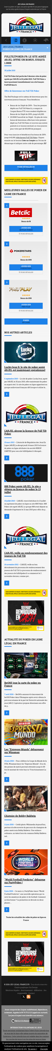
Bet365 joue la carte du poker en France (22, 684)
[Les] (6, 779)
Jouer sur (26, 229)
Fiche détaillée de (26, 168)
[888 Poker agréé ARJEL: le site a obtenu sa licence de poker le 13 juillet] (26, 473)
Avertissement (27, 990)
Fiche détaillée (26, 234)
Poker (26, 321)
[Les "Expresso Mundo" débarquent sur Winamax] (26, 732)
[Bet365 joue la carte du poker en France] (26, 665)
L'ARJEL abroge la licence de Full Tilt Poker (25, 432)
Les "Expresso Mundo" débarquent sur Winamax (24, 751)
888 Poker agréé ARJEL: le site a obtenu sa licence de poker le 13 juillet (22, 489)
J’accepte (44, 1049)
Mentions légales (12, 990)
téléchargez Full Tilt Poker (26, 137)
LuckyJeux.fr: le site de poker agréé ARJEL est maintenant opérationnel (24, 368)
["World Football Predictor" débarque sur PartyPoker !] (26, 862)
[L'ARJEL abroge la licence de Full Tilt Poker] (26, 413)
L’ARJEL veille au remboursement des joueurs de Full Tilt (26, 554)
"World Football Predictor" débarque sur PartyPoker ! (24, 881)
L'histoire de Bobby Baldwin (20, 815)
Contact (31, 993)
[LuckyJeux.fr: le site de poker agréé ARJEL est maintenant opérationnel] (26, 352)
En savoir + (32, 1049)
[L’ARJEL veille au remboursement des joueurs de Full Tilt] (26, 535)
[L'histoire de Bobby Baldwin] (26, 799)
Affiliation (38, 990)
